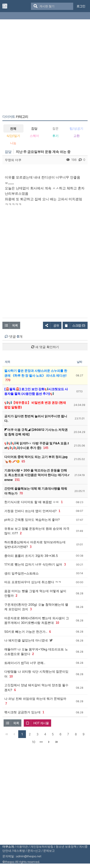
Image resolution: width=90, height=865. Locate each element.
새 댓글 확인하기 (46, 347)
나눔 (13, 143)
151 (17, 480)
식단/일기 (13, 136)
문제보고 (49, 850)
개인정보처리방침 (41, 846)
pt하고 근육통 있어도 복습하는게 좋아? (32, 520)
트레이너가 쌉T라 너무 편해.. (24, 663)
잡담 (34, 128)
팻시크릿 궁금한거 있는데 (22, 712)
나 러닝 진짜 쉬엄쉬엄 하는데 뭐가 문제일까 (35, 699)
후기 (55, 136)
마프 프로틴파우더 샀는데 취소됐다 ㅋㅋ (32, 582)
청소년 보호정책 (66, 846)
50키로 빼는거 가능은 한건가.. (25, 632)
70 (21, 493)
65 (23, 461)
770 (7, 380)
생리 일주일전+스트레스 (21, 573)
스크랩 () (78, 325)
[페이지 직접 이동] (41, 742)
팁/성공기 (76, 128)
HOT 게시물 (41, 723)
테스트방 (19, 850)
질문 (55, 128)
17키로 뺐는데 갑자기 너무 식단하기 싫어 (33, 564)
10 (57, 623)
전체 (13, 128)
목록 (15, 325)
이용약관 (22, 846)
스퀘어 (34, 136)
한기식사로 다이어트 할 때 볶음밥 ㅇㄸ (31, 502)
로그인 (81, 6)
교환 (76, 136)
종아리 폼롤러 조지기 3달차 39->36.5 (31, 556)
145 (45, 448)
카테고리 (15, 117)
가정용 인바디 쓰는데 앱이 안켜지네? (30, 511)
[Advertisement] (45, 67)
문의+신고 (34, 850)
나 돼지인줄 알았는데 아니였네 (26, 640)
